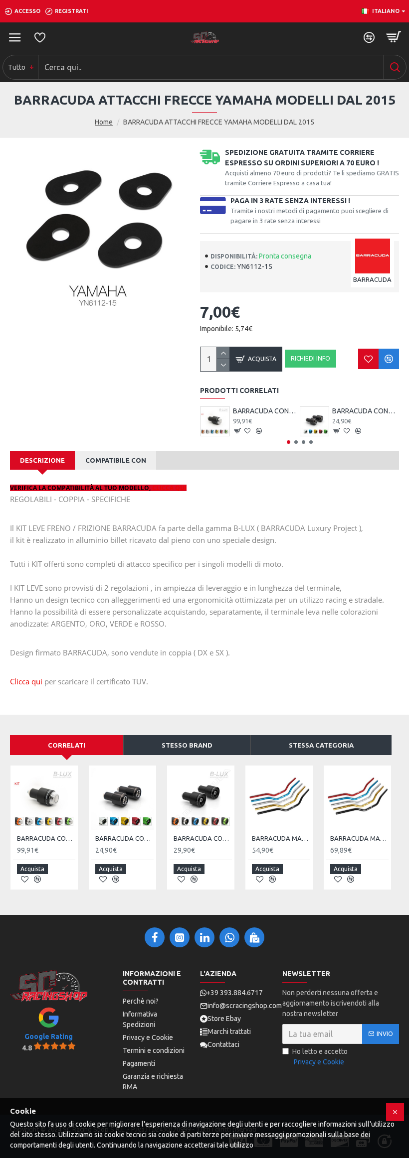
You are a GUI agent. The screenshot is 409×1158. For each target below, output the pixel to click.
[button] (288, 442)
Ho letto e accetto (320, 1056)
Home (104, 122)
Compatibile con (115, 460)
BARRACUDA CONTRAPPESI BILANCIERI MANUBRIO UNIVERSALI (365, 411)
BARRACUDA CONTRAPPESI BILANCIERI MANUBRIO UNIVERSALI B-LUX (203, 838)
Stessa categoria (321, 745)
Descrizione (42, 460)
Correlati (66, 745)
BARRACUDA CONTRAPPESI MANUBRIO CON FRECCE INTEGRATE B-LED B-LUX (266, 411)
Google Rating (48, 1036)
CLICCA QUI (169, 488)
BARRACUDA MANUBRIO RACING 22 (281, 838)
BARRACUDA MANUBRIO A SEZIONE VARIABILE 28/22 (359, 838)
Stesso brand (187, 745)
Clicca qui (26, 681)
